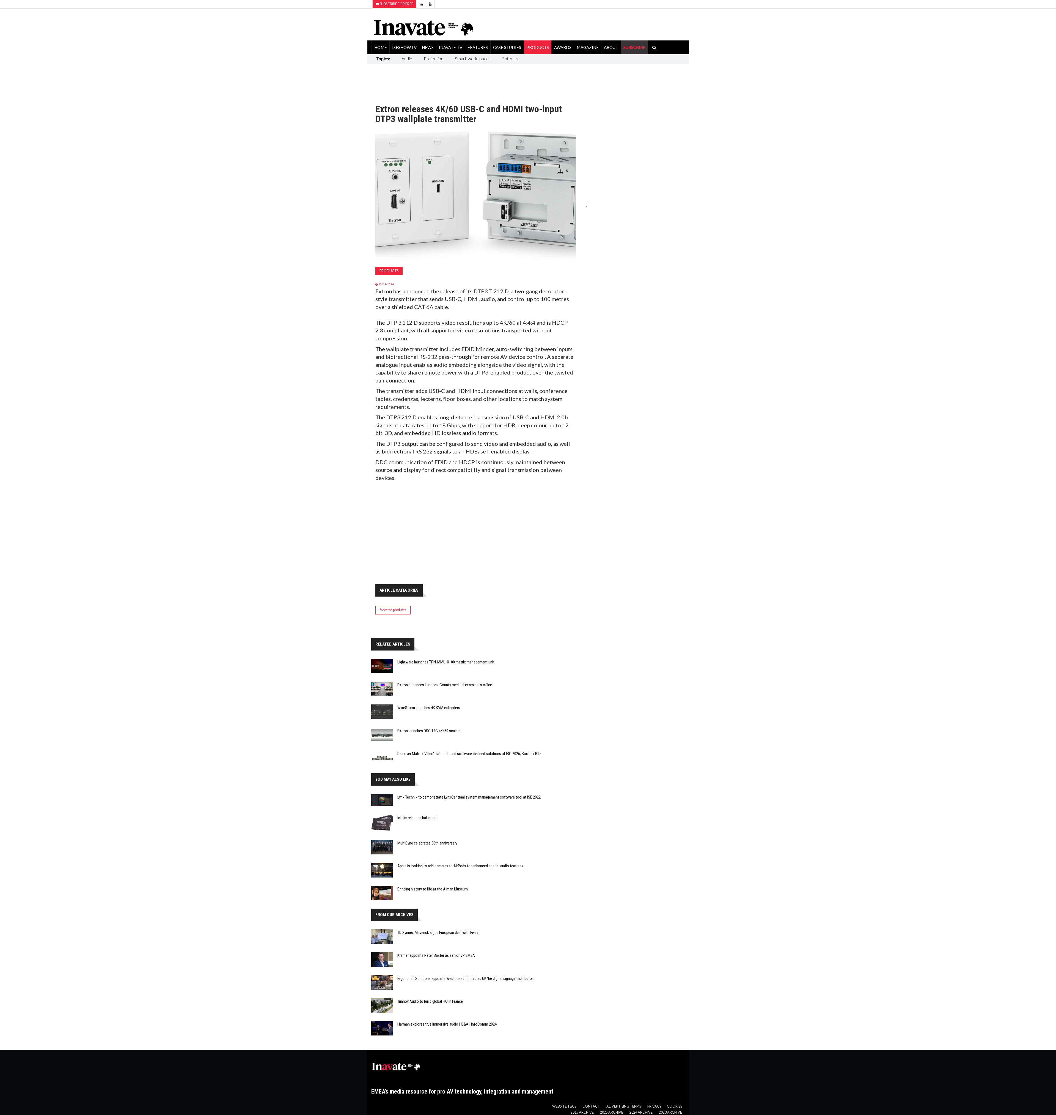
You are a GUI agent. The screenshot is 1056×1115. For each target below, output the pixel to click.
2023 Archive (670, 1112)
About (611, 47)
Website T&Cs (564, 1106)
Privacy (654, 1106)
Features (478, 47)
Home (380, 47)
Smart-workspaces (473, 58)
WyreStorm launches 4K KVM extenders (428, 707)
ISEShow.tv (404, 47)
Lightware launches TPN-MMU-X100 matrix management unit (445, 662)
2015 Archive (582, 1112)
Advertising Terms (623, 1106)
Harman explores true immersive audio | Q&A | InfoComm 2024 (447, 1024)
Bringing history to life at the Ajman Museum (432, 889)
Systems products (393, 610)
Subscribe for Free (396, 4)
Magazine (588, 47)
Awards (562, 47)
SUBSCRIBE (634, 47)
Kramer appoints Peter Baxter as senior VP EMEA (436, 955)
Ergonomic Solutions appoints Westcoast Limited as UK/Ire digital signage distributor (465, 978)
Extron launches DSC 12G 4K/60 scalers (429, 730)
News (428, 47)
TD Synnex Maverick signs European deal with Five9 (438, 932)
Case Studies (507, 47)
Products (537, 47)
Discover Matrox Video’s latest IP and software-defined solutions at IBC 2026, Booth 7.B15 (469, 753)
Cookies (674, 1106)
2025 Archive (611, 1112)
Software (511, 58)
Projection (433, 58)
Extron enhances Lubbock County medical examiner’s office (444, 684)
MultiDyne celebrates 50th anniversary (427, 843)
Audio (407, 58)
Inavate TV (450, 47)
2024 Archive (641, 1112)
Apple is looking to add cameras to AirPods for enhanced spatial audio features (460, 865)
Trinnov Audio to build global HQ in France (430, 1001)
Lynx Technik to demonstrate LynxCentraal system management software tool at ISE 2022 (469, 797)
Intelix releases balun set (417, 817)
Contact (591, 1106)
